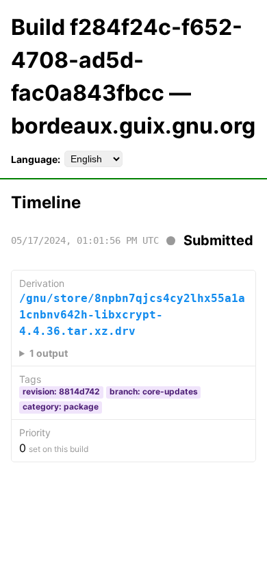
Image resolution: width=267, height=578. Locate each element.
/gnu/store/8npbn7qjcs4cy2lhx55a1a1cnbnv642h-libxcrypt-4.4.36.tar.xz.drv (132, 315)
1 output (48, 353)
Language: (35, 159)
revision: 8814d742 (61, 391)
